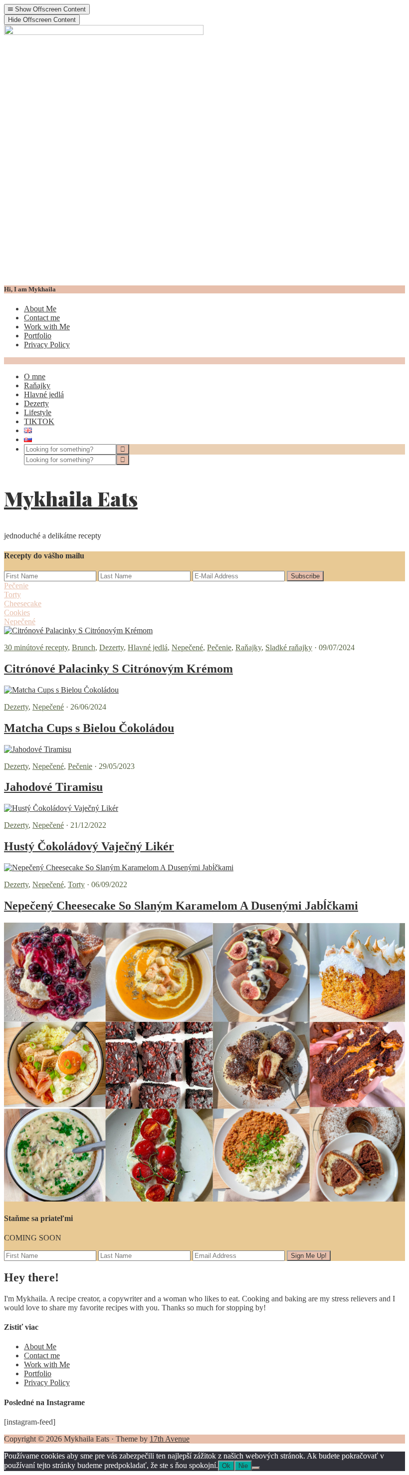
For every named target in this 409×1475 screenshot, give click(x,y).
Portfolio (37, 335)
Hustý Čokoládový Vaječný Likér (89, 846)
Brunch (83, 647)
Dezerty (111, 647)
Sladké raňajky (288, 647)
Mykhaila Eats (71, 498)
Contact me (42, 317)
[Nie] (256, 1468)
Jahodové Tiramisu (53, 786)
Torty (12, 594)
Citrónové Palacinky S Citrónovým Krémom (118, 668)
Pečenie (16, 585)
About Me (40, 308)
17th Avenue (170, 1439)
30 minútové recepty (36, 647)
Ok (226, 1466)
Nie (243, 1466)
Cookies (17, 612)
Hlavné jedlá (148, 647)
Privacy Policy (47, 344)
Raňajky (248, 647)
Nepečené (19, 621)
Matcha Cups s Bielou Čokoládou (89, 728)
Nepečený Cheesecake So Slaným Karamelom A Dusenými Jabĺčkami (181, 905)
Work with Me (47, 326)
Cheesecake (22, 603)
